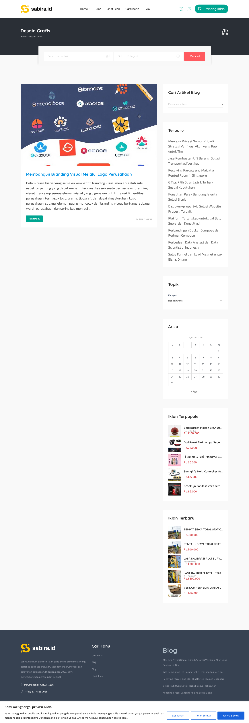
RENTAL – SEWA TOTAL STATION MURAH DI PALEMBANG (203, 544)
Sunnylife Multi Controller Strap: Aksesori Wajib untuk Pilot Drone (203, 471)
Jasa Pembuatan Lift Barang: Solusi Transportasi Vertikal (194, 160)
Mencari (195, 56)
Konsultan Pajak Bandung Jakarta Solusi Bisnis (192, 196)
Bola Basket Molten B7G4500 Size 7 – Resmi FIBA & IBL (203, 428)
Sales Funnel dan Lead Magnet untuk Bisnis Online (195, 256)
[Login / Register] (181, 8)
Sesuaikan (178, 715)
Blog (98, 9)
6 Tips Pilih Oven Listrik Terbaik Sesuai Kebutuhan (190, 184)
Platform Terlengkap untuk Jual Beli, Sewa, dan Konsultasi (194, 220)
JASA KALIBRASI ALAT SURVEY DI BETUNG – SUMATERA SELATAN (203, 558)
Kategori (172, 295)
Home (84, 9)
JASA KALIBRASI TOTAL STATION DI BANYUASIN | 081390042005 (203, 573)
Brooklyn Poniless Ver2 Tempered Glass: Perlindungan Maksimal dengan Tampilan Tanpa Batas (203, 486)
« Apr (194, 391)
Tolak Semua (203, 715)
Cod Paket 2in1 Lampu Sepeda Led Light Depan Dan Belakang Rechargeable (203, 442)
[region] (124, 712)
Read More (34, 218)
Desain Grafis (145, 218)
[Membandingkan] (189, 8)
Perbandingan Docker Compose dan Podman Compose (194, 232)
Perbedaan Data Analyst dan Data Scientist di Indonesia (193, 244)
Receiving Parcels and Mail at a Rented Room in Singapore (191, 172)
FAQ (147, 9)
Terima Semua (231, 715)
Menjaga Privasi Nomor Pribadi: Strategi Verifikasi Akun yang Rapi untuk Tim (192, 146)
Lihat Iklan (113, 9)
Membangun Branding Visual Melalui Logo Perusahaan (79, 174)
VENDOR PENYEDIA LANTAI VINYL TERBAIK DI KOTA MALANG (203, 587)
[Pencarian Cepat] (225, 32)
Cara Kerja (132, 9)
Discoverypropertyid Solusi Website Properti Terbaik (194, 208)
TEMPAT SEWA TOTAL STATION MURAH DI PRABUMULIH (203, 529)
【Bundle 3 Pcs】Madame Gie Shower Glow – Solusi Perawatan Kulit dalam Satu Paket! (203, 457)
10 (172, 364)
